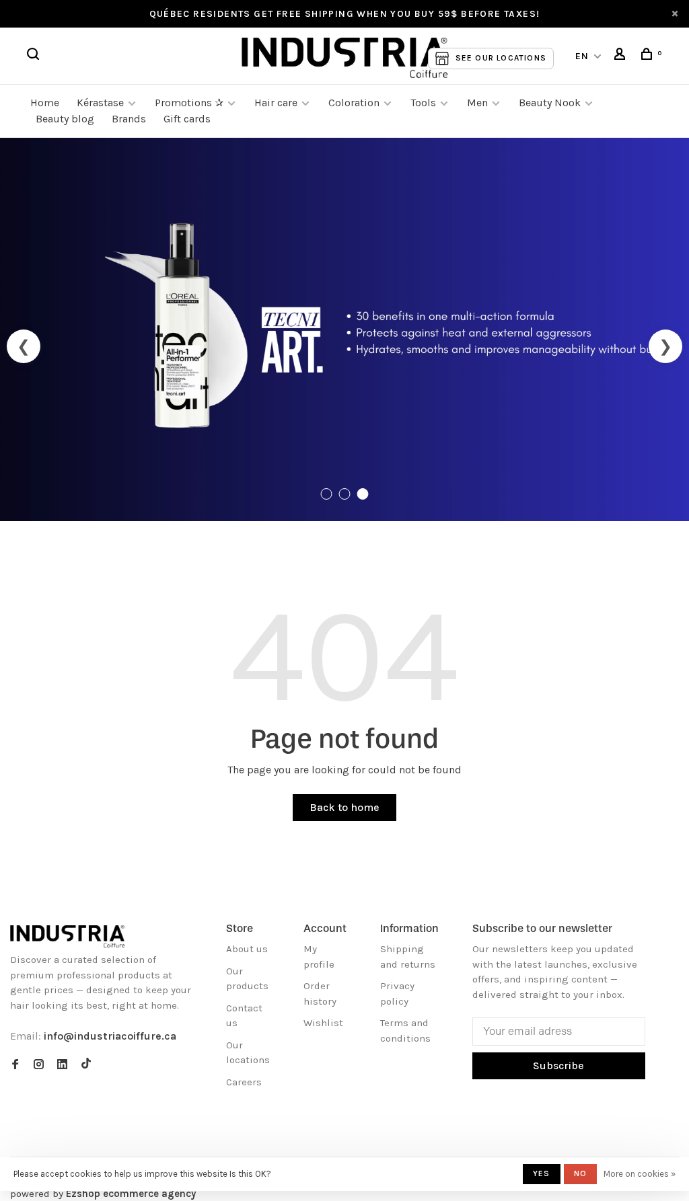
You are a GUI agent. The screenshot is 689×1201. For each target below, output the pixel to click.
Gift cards (187, 118)
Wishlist (323, 1023)
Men (477, 102)
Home (44, 102)
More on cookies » (640, 1174)
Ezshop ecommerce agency (131, 1194)
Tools (423, 102)
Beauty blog (65, 118)
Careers (244, 1082)
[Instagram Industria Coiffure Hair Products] (39, 1065)
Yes (541, 1173)
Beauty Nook (550, 102)
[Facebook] (15, 1065)
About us (247, 949)
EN (582, 56)
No (580, 1173)
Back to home (344, 807)
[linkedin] (62, 1065)
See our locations (501, 58)
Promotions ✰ (190, 102)
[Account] (622, 56)
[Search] (35, 56)
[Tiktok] (86, 1065)
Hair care (275, 102)
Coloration (353, 102)
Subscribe (558, 1065)
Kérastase (100, 102)
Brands (129, 118)
